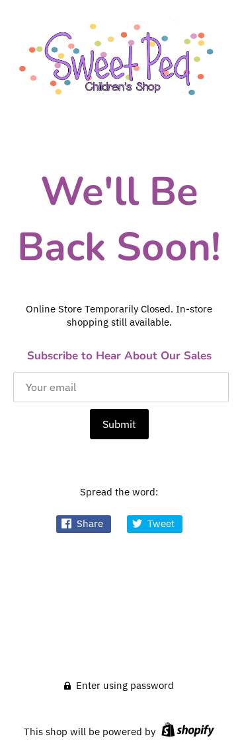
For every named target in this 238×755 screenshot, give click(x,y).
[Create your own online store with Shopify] (186, 731)
